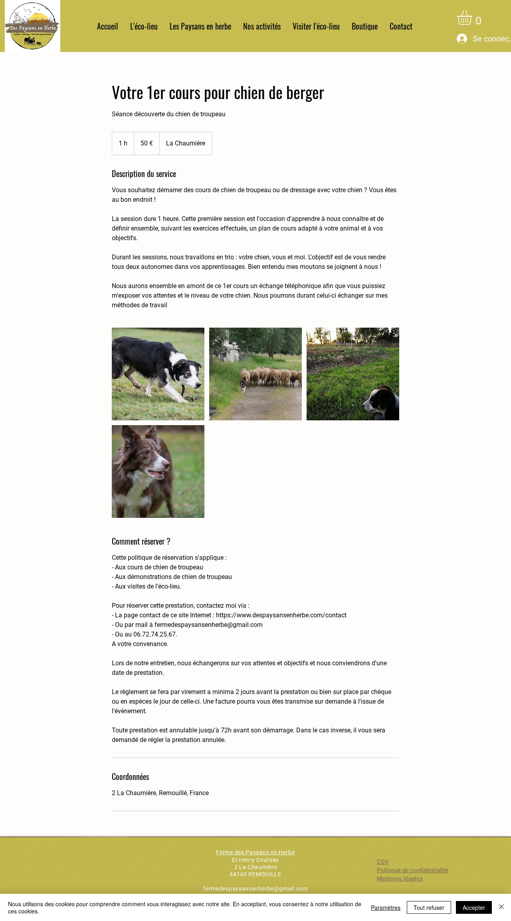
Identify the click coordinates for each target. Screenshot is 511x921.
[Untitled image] (158, 374)
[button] (200, 26)
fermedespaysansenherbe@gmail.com (255, 888)
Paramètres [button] (385, 907)
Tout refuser (429, 907)
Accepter (474, 907)
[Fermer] (501, 907)
